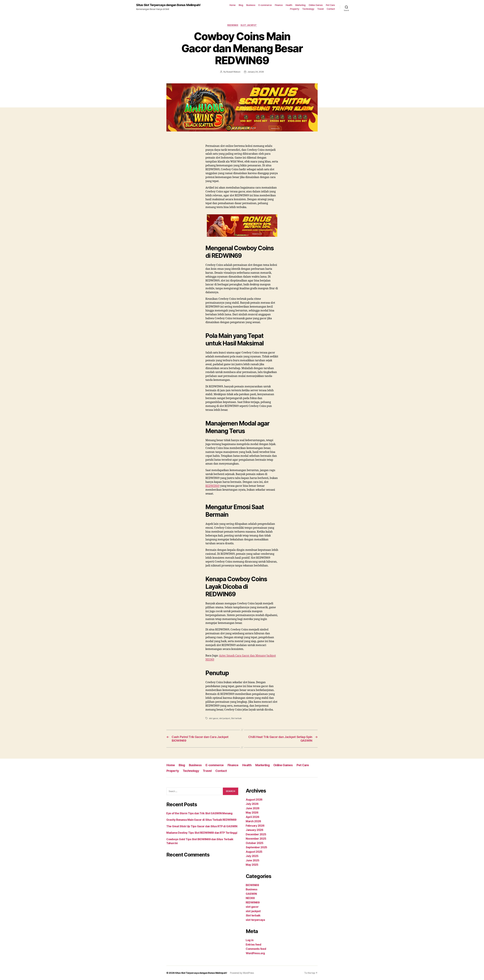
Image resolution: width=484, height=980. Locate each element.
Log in (249, 940)
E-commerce (265, 5)
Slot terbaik (236, 718)
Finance (279, 5)
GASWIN (251, 893)
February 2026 (255, 825)
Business (250, 5)
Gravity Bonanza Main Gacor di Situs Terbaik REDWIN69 (201, 819)
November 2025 (256, 838)
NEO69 (250, 898)
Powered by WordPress (242, 973)
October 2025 (254, 843)
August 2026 (254, 799)
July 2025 (252, 856)
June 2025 (252, 860)
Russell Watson (233, 72)
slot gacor (213, 718)
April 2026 (252, 817)
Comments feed (256, 948)
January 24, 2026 (255, 72)
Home (233, 5)
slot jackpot (249, 25)
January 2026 (254, 830)
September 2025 (256, 847)
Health (289, 5)
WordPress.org (255, 953)
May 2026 (252, 812)
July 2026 (252, 803)
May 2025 (252, 864)
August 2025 (254, 851)
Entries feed (253, 944)
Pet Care (330, 5)
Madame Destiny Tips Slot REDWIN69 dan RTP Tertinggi (201, 832)
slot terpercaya (255, 919)
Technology (308, 9)
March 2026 (253, 821)
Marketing (300, 5)
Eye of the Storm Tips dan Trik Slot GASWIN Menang (199, 813)
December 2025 (256, 834)
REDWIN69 (232, 25)
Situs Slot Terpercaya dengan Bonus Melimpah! (168, 5)
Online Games (316, 5)
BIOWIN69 (252, 885)
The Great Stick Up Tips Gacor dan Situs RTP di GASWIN (201, 826)
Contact (331, 9)
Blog (241, 5)
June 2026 (252, 808)
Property (294, 9)
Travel (320, 9)
